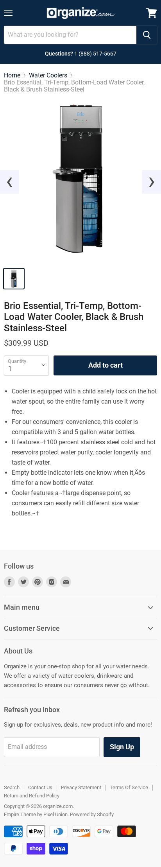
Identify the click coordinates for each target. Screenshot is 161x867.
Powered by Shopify (92, 814)
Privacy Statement (81, 787)
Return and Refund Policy (31, 796)
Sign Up (122, 747)
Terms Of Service (129, 787)
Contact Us (40, 787)
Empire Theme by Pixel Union (36, 814)
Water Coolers (48, 75)
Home (12, 75)
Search (12, 787)
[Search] (146, 35)
